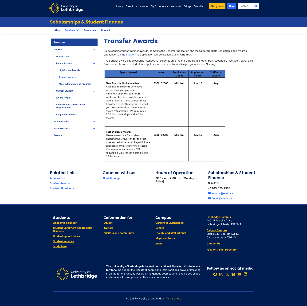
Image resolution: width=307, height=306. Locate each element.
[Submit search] (256, 6)
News (158, 243)
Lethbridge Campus (219, 217)
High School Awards (69, 70)
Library (119, 6)
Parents (58, 135)
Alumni (108, 222)
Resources (90, 30)
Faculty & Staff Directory (222, 249)
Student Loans (61, 121)
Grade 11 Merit (63, 56)
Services (70, 30)
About (57, 30)
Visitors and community (119, 233)
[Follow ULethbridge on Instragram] (221, 274)
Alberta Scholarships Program (75, 84)
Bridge (187, 6)
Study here (60, 246)
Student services (63, 241)
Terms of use (173, 298)
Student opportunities (66, 236)
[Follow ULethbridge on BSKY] (233, 274)
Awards (58, 49)
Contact (105, 30)
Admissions (57, 178)
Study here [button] (217, 6)
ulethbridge (113, 178)
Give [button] (232, 6)
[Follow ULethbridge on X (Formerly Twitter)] (227, 274)
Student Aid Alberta (62, 188)
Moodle (198, 6)
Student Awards (60, 183)
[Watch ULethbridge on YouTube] (239, 274)
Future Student (64, 63)
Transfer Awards (68, 77)
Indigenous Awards (66, 114)
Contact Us (213, 243)
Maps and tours (165, 238)
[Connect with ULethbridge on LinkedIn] (245, 274)
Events (159, 227)
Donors (108, 227)
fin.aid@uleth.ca (222, 198)
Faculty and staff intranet (170, 233)
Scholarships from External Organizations (70, 106)
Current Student (64, 91)
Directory (131, 6)
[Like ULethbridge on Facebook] (215, 274)
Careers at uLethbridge (169, 222)
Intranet (143, 6)
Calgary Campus (217, 230)
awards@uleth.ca (222, 193)
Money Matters (62, 128)
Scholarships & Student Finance (86, 22)
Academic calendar (65, 222)
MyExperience (159, 6)
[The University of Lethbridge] (76, 273)
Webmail (176, 6)
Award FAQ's (63, 97)
